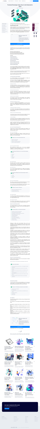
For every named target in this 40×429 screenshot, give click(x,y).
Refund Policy (36, 421)
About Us (26, 417)
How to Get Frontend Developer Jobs (4, 26)
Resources (26, 421)
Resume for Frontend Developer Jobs (4, 30)
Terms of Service (36, 417)
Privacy (19, 427)
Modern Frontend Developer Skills (4, 28)
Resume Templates (4, 417)
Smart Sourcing (15, 417)
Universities (15, 421)
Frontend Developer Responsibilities (4, 25)
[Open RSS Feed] (16, 427)
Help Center (26, 422)
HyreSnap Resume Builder (4, 31)
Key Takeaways (3, 32)
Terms (17, 427)
